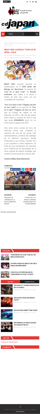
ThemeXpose (20, 411)
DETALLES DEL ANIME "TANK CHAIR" (26, 310)
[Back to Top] (20, 407)
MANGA (12, 55)
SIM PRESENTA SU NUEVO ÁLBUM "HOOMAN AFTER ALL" (25, 324)
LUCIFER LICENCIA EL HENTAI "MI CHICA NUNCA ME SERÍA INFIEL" (23, 264)
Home (6, 43)
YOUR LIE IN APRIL (25, 57)
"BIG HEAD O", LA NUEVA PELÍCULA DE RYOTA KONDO (26, 286)
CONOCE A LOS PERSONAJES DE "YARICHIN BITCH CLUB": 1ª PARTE (21, 273)
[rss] (27, 2)
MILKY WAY (16, 57)
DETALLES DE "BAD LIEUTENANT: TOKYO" (24, 299)
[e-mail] (36, 2)
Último (10, 282)
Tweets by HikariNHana (9, 342)
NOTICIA (11, 43)
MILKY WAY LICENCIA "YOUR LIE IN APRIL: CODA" (18, 186)
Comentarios (30, 282)
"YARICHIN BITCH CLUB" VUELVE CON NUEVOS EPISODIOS (23, 256)
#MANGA (8, 181)
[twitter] (33, 2)
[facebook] (30, 2)
